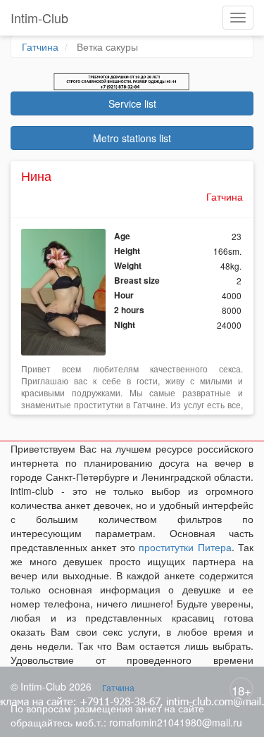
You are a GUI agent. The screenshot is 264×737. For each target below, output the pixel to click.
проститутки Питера (185, 547)
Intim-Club (39, 17)
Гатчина (40, 46)
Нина (36, 175)
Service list (132, 103)
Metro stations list (132, 138)
